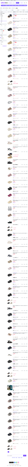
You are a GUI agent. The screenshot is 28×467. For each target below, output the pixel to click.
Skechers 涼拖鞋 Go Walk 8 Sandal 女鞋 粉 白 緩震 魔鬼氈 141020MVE (20, 173)
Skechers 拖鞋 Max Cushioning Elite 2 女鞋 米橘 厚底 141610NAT (20, 180)
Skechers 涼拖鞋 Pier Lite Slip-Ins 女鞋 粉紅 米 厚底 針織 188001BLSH (20, 114)
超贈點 (25, 5)
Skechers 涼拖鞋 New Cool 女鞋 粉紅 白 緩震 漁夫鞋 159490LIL (20, 94)
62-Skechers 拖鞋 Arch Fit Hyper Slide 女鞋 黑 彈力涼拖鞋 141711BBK (20, 273)
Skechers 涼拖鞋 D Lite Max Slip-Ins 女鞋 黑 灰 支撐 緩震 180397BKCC (20, 313)
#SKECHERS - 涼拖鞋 (14, 457)
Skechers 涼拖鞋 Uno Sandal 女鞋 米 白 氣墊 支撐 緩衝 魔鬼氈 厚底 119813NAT (20, 200)
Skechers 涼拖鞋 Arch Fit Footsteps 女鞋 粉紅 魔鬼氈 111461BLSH (20, 74)
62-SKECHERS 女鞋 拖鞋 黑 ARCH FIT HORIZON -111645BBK (20, 319)
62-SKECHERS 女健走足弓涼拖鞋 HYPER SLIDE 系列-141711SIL (20, 207)
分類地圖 (20, 465)
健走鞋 (1, 19)
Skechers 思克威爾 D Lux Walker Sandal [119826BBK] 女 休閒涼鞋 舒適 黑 (20, 339)
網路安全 (15, 465)
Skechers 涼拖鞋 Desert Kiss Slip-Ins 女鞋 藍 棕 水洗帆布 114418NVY (20, 14)
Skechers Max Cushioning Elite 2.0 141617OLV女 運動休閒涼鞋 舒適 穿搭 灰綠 (20, 352)
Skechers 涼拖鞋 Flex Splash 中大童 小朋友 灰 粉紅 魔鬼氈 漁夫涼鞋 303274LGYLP (20, 266)
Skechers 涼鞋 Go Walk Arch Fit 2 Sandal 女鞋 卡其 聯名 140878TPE (20, 213)
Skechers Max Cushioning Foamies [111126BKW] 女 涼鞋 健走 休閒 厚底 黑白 (20, 147)
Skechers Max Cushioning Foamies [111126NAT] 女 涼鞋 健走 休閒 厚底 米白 (20, 87)
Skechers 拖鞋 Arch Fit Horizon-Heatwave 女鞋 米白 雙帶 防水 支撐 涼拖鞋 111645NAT (20, 127)
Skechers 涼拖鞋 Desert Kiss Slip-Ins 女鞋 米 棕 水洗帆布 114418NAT (20, 41)
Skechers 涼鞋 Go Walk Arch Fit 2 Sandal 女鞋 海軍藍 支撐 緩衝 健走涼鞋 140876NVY (20, 432)
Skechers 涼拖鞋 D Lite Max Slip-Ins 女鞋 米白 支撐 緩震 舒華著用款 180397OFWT (20, 386)
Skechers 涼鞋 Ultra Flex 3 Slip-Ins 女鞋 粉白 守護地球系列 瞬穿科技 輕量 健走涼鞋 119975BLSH (20, 399)
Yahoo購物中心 (4, 3)
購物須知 (13, 465)
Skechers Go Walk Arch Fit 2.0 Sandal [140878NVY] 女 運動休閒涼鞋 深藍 (20, 253)
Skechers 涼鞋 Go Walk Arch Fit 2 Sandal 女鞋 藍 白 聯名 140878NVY (20, 346)
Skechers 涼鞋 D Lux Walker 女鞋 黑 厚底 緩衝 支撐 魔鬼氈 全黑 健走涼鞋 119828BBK (20, 392)
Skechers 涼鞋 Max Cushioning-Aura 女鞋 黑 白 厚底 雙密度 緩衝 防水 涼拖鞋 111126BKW (20, 54)
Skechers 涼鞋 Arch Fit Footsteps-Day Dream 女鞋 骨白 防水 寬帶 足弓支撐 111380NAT (20, 412)
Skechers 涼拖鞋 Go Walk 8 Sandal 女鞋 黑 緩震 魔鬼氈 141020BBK (20, 293)
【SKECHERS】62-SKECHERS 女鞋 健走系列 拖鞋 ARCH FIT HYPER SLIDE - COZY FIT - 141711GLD (20, 333)
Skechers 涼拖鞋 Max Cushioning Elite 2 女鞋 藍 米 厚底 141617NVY (20, 366)
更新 (18, 464)
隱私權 (18, 465)
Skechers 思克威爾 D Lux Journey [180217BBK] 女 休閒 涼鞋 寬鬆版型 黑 (20, 160)
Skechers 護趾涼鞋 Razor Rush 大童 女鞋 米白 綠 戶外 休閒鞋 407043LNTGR (20, 379)
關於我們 (10, 465)
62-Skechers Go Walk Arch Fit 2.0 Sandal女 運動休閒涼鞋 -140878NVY (20, 61)
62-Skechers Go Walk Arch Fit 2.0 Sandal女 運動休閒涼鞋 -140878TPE (20, 107)
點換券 (6, 5)
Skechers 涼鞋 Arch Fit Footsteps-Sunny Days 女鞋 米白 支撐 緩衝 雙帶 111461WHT (20, 21)
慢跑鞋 (1, 18)
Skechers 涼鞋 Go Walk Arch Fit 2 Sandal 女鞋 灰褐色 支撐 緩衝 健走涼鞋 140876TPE (20, 419)
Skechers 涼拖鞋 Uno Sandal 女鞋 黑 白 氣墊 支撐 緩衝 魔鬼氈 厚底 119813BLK (20, 280)
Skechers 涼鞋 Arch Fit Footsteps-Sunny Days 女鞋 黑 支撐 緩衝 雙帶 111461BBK (20, 28)
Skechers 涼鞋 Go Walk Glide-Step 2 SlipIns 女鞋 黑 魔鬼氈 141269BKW (20, 326)
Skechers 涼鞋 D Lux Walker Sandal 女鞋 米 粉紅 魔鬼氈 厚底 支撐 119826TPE (20, 34)
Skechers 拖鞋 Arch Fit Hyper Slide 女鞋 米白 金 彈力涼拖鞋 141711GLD (20, 167)
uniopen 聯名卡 (21, 5)
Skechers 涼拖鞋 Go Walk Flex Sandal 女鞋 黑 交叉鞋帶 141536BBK (20, 120)
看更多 (15, 5)
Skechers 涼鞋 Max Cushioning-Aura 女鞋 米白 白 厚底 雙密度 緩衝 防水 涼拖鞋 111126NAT (20, 48)
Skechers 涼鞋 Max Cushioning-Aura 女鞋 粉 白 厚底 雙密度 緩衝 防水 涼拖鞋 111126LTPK (20, 68)
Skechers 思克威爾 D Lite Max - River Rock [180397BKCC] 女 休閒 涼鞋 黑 (20, 220)
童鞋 (1, 22)
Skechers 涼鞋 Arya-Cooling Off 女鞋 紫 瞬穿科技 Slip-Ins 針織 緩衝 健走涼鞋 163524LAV (20, 426)
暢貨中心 (13, 5)
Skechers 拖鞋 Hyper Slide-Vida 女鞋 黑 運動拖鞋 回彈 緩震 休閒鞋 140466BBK (20, 359)
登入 (21, 2)
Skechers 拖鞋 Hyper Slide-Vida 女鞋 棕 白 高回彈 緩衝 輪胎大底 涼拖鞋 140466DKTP (20, 286)
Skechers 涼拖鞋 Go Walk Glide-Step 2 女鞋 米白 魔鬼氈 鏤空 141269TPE (20, 260)
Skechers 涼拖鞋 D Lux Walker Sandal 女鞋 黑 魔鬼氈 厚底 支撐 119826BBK (20, 187)
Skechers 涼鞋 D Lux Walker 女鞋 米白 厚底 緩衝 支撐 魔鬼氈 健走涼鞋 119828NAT (20, 134)
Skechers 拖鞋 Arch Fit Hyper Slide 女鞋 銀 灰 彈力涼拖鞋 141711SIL (20, 100)
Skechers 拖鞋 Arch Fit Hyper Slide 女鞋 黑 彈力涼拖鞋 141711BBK (20, 233)
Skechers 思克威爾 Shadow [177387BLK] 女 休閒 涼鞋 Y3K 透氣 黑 (20, 305)
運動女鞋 (1, 14)
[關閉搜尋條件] (11, 2)
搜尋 (24, 455)
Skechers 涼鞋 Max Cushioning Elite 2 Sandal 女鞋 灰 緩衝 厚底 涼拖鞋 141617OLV (20, 439)
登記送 (9, 5)
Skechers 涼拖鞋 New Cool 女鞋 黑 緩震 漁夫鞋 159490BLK (20, 246)
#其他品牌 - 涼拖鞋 (20, 457)
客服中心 (8, 465)
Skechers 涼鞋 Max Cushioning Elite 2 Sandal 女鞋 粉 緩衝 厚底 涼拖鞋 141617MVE (20, 406)
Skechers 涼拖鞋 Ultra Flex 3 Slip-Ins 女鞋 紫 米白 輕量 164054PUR (20, 193)
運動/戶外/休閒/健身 (2, 13)
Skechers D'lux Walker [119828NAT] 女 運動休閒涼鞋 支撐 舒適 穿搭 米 (20, 239)
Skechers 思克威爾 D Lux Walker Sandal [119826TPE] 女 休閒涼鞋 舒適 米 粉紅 (20, 140)
